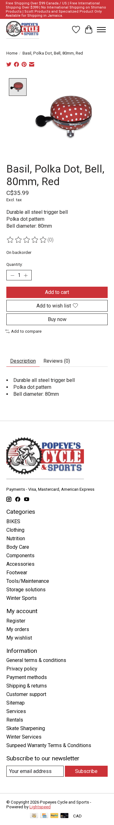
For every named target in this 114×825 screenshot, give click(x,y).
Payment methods (26, 677)
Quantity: (14, 264)
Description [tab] (23, 361)
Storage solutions (26, 590)
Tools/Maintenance (27, 581)
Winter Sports (21, 598)
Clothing (15, 530)
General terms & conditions (36, 660)
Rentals (14, 720)
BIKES (13, 521)
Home (11, 53)
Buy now (57, 319)
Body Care (17, 547)
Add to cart (57, 292)
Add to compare (26, 331)
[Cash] (34, 816)
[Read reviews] (27, 240)
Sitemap (15, 703)
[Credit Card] (44, 816)
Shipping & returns (26, 686)
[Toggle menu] (101, 29)
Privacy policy (21, 669)
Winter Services (23, 737)
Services (16, 711)
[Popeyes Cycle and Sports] (22, 29)
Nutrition (15, 538)
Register (15, 621)
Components (20, 556)
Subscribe (86, 771)
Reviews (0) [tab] (56, 361)
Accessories (20, 564)
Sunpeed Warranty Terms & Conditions (48, 745)
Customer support (26, 694)
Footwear (16, 573)
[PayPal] (54, 816)
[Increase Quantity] (26, 275)
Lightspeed (40, 807)
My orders (17, 629)
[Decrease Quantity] (12, 275)
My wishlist (19, 638)
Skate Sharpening (25, 728)
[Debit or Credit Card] (64, 816)
